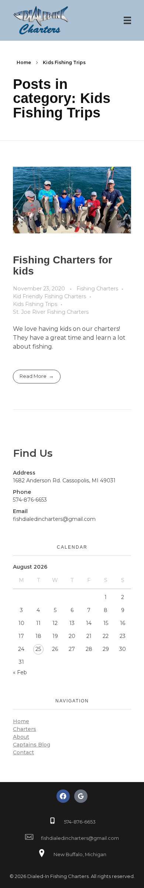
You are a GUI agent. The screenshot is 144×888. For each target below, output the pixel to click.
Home (24, 62)
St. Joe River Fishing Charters (51, 312)
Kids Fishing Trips (35, 304)
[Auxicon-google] (81, 796)
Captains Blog (31, 744)
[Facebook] (63, 796)
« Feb (20, 672)
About (21, 737)
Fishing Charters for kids (62, 265)
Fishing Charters (97, 288)
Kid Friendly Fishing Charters (49, 296)
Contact (23, 752)
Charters (24, 729)
